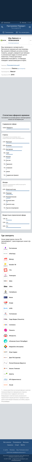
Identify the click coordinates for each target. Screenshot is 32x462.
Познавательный (13, 65)
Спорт (17, 445)
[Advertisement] (16, 95)
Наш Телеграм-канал (22, 450)
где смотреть (21, 68)
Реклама (12, 450)
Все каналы (7, 442)
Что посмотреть (24, 32)
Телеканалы (9, 32)
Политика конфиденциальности (16, 452)
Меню (30, 40)
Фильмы (26, 442)
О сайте (5, 450)
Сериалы (10, 445)
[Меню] (30, 27)
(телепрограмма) (13, 43)
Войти (23, 445)
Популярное (17, 442)
